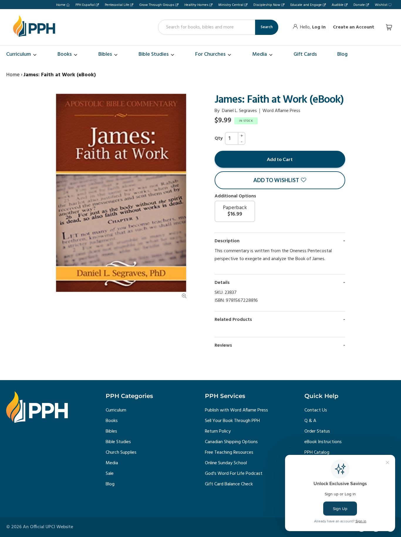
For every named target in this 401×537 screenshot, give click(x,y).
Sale (110, 473)
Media (112, 463)
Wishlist (381, 5)
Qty (219, 138)
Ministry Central (230, 5)
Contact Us (315, 410)
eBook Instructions (323, 442)
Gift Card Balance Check (229, 484)
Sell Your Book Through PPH (232, 421)
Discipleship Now (266, 5)
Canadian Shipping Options (231, 442)
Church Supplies (121, 452)
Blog (110, 484)
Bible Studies (118, 442)
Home (60, 5)
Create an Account (353, 27)
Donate (359, 5)
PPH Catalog (316, 452)
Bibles (111, 431)
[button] (280, 180)
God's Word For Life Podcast (233, 473)
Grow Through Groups (156, 5)
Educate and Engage (306, 5)
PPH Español (85, 5)
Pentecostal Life (117, 5)
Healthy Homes (196, 5)
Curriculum (116, 410)
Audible (337, 5)
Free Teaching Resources (229, 452)
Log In (319, 27)
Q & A (310, 421)
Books (112, 421)
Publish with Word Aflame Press (236, 410)
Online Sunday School (226, 463)
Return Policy (218, 431)
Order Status (317, 431)
